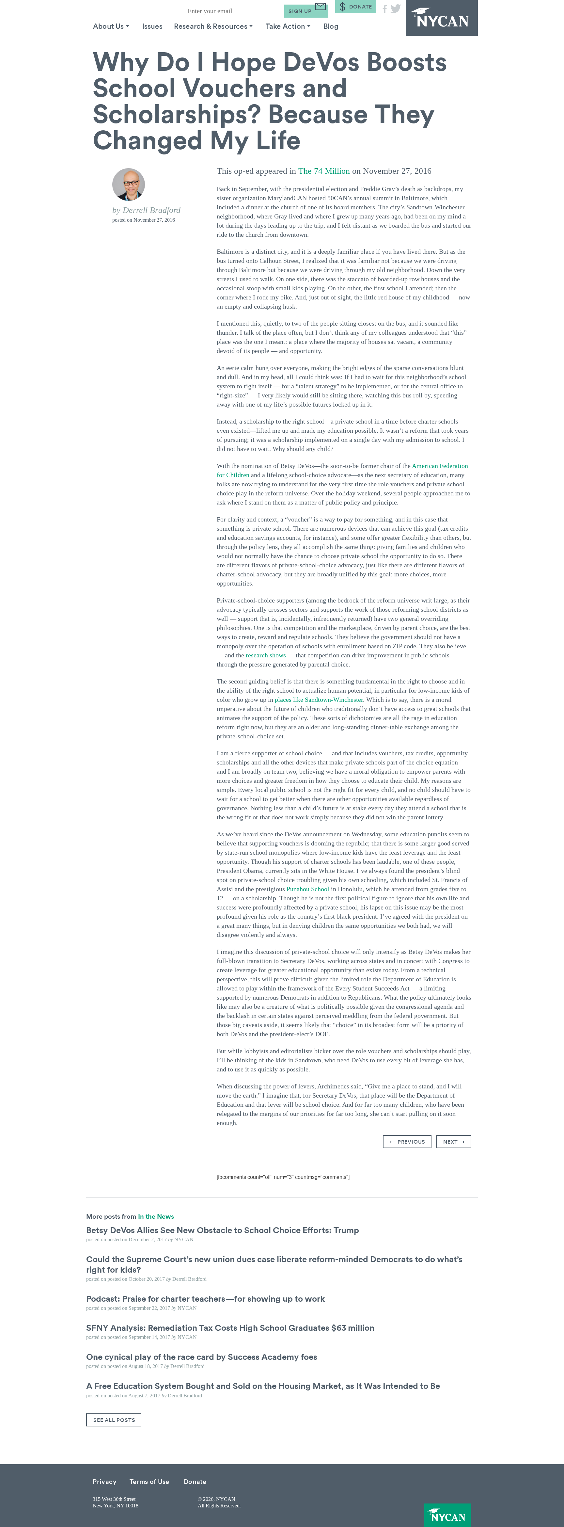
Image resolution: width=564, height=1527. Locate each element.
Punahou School (308, 888)
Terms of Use (149, 1481)
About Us (108, 26)
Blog (330, 26)
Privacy (105, 1481)
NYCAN (442, 18)
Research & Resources (210, 26)
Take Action (285, 26)
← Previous (407, 1141)
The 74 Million (324, 171)
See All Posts (114, 1419)
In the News (156, 1216)
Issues (152, 26)
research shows (266, 655)
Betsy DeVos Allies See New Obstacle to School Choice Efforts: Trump (222, 1229)
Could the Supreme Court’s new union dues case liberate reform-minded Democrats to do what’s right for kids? (274, 1264)
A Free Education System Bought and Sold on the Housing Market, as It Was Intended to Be (263, 1385)
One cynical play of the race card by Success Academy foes (201, 1356)
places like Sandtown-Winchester (319, 699)
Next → (454, 1141)
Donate (195, 1481)
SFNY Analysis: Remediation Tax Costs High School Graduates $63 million (230, 1327)
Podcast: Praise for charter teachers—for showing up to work (205, 1298)
